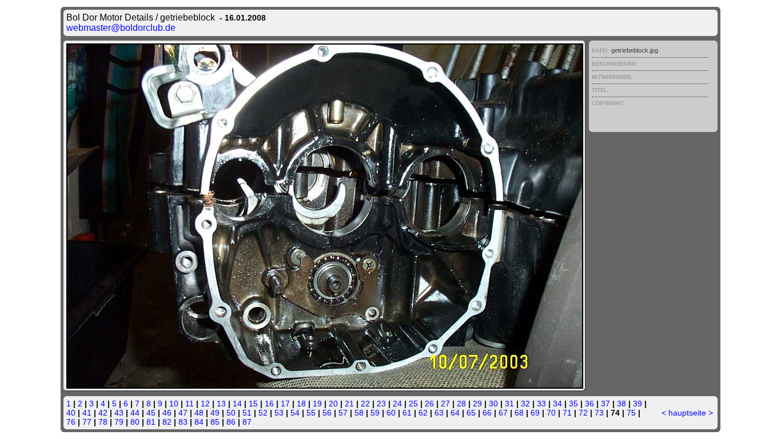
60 (391, 412)
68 (519, 412)
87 (247, 421)
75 (631, 412)
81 (151, 421)
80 (135, 421)
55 (311, 412)
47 (183, 412)
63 (439, 412)
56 (327, 412)
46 (167, 412)
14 (237, 403)
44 (135, 412)
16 (269, 403)
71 (567, 412)
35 (573, 403)
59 (375, 412)
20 (333, 403)
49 (215, 412)
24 (397, 403)
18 (301, 403)
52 (263, 412)
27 (445, 403)
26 (429, 403)
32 (525, 403)
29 (477, 403)
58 (359, 412)
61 (407, 412)
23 (381, 403)
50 (231, 412)
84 (199, 421)
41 (86, 412)
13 (221, 403)
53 (279, 412)
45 (151, 412)
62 (423, 412)
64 (455, 412)
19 (317, 403)
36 (589, 403)
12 (205, 403)
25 (413, 403)
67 (503, 412)
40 (70, 412)
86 (231, 421)
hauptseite (687, 412)
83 (183, 421)
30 (493, 403)
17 (285, 403)
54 (295, 412)
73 (599, 412)
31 (509, 403)
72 (583, 412)
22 (365, 403)
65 (471, 412)
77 (86, 421)
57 (343, 412)
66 (487, 412)
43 (118, 412)
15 (253, 403)
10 (173, 403)
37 (605, 403)
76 (70, 421)
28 (461, 403)
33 (541, 403)
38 (621, 403)
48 (199, 412)
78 (102, 421)
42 (102, 412)
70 (551, 412)
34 (557, 403)
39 (637, 403)
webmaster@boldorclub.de (121, 28)
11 (189, 403)
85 (215, 421)
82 (167, 421)
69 (535, 412)
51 (247, 412)
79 (118, 421)
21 (349, 403)
